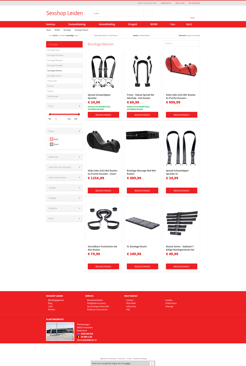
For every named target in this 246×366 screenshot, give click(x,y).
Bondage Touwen (54, 75)
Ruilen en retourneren (97, 309)
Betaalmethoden (95, 300)
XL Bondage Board (137, 246)
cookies (127, 363)
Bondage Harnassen (55, 55)
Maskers (50, 91)
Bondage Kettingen (54, 60)
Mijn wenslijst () (194, 3)
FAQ (128, 309)
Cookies (168, 300)
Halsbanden (52, 81)
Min (50, 119)
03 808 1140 (86, 336)
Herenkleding (107, 24)
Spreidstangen (53, 96)
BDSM (153, 24)
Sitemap (169, 306)
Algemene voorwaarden (108, 359)
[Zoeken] (148, 13)
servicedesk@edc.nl (87, 340)
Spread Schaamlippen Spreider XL (177, 172)
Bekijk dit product (103, 115)
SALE (189, 24)
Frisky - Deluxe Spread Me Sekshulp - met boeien (140, 96)
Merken (51, 309)
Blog (50, 303)
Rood (56, 139)
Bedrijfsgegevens (56, 300)
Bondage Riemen (54, 70)
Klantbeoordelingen (140, 359)
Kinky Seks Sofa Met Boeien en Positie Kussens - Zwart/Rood (180, 96)
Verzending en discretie (98, 306)
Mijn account (180, 3)
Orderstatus (171, 303)
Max (69, 119)
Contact (130, 300)
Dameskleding (77, 24)
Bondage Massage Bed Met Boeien (141, 172)
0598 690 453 (86, 333)
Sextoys (50, 24)
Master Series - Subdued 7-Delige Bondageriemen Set (180, 248)
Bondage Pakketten (55, 65)
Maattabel (131, 303)
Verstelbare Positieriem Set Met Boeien (102, 248)
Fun (173, 24)
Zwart (56, 144)
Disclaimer (121, 359)
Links (50, 306)
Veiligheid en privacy (96, 303)
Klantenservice (166, 3)
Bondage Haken (53, 50)
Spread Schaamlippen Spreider (99, 96)
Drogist (132, 24)
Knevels (50, 86)
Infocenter (131, 306)
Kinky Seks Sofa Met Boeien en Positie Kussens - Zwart (102, 172)
